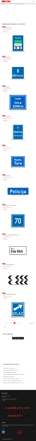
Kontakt (3, 428)
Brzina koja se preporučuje (9, 205)
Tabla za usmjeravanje (8, 264)
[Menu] (33, 1)
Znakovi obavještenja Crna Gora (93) (9, 372)
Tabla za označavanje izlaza (9, 294)
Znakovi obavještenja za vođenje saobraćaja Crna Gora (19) (13, 374)
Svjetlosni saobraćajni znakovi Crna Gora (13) (11, 378)
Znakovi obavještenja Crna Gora (7, 29)
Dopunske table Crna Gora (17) (8, 376)
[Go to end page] (22, 322)
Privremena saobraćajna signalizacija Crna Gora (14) (12, 380)
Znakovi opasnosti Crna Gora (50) (9, 368)
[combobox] (9, 327)
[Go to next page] (21, 322)
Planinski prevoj (7, 116)
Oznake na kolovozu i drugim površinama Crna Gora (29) (13, 382)
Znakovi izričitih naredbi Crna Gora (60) (10, 370)
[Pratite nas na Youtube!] (18, 432)
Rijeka (4, 146)
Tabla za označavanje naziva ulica (11, 235)
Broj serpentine (6, 57)
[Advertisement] (18, 11)
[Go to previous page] (3, 322)
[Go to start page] (2, 322)
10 (19, 322)
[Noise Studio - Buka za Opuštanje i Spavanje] (18, 338)
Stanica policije (6, 175)
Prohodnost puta (7, 27)
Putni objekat (6, 87)
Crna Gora (5, 31)
